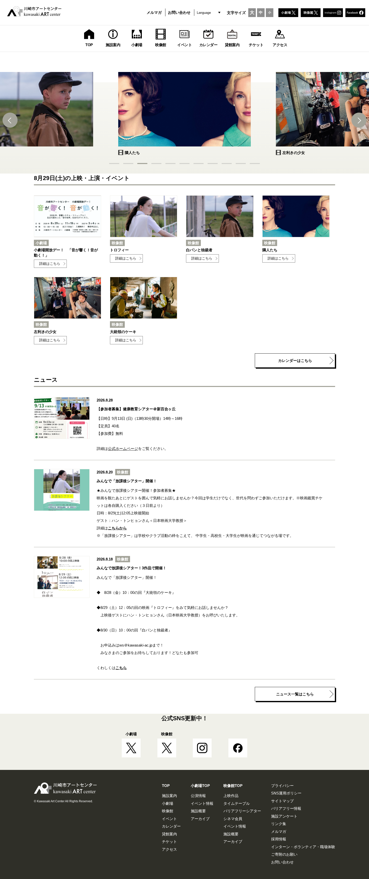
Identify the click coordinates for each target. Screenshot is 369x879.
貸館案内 (169, 834)
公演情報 (198, 795)
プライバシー (282, 785)
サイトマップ (282, 801)
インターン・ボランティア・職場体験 (303, 847)
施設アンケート (284, 816)
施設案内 (169, 795)
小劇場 (167, 803)
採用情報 (278, 839)
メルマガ (154, 12)
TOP (166, 785)
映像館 (167, 811)
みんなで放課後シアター (121, 490)
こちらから (117, 528)
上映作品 (230, 795)
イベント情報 (202, 803)
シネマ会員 (232, 819)
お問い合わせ (179, 12)
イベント (169, 819)
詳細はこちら (49, 264)
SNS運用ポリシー (286, 793)
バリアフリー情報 (286, 808)
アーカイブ (200, 819)
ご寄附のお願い (284, 854)
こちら (121, 668)
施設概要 (198, 811)
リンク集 (278, 824)
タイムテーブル (236, 803)
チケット (169, 841)
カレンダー (171, 826)
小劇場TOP (200, 785)
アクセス (169, 849)
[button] (10, 120)
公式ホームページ (123, 448)
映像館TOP (232, 785)
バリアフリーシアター (242, 811)
